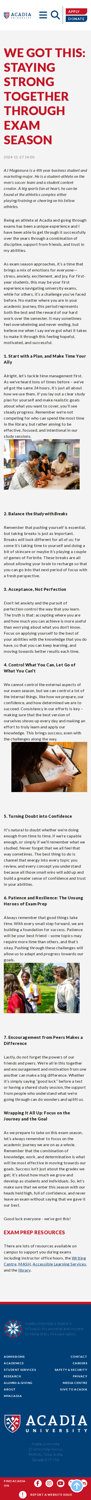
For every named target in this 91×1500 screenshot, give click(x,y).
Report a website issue (51, 1494)
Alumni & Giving (18, 1383)
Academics (14, 1363)
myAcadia (13, 1396)
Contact (79, 1356)
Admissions (14, 1356)
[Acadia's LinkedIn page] (83, 1483)
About (10, 1389)
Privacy (80, 1376)
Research (12, 1376)
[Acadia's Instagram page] (49, 1483)
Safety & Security (71, 1370)
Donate (76, 19)
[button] (43, 15)
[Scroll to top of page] (76, 1485)
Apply (74, 11)
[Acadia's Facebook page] (38, 1483)
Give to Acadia (73, 1389)
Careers (80, 1363)
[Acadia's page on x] (60, 1483)
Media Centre (75, 1383)
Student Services (20, 1370)
